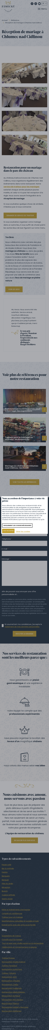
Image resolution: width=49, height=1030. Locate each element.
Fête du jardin (7, 883)
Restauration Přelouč (10, 1003)
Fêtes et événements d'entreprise (16, 909)
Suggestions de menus (11, 936)
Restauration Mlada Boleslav (13, 992)
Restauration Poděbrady (12, 988)
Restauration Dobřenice (11, 1011)
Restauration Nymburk (11, 996)
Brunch (5, 891)
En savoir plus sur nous (24, 840)
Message (5, 559)
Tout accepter (8, 531)
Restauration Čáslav (10, 984)
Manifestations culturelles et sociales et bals (20, 921)
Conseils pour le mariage (12, 939)
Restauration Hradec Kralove (13, 962)
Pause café (6, 864)
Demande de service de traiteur (20, 215)
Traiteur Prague (8, 958)
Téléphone (6, 539)
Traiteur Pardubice (9, 966)
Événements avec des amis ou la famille (19, 925)
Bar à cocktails (8, 868)
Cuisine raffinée (8, 895)
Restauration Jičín (9, 977)
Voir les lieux (14, 289)
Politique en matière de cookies (13, 1022)
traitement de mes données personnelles (22, 626)
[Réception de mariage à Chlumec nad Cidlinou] (24, 73)
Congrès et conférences (12, 913)
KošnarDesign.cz (8, 1029)
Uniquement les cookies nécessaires (17, 525)
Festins (4, 872)
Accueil (4, 20)
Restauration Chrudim (11, 981)
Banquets (6, 876)
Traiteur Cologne (9, 973)
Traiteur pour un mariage (12, 917)
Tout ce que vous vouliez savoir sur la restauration (23, 943)
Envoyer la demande (24, 634)
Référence (15, 20)
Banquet (5, 880)
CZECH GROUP (15, 1026)
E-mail (4, 549)
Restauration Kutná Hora (12, 969)
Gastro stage (7, 899)
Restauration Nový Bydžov (12, 1000)
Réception (6, 887)
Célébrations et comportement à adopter (19, 947)
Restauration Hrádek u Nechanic (15, 1007)
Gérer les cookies (23, 531)
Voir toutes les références (24, 482)
